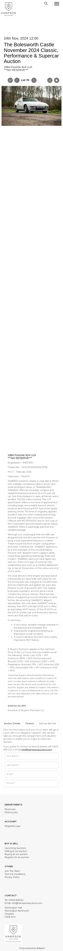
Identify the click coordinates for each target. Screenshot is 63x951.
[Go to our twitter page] (14, 831)
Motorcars (10, 809)
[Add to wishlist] (56, 80)
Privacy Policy (12, 877)
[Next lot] (34, 80)
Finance (29, 723)
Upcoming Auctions (15, 848)
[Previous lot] (17, 80)
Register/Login (12, 826)
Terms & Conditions (15, 874)
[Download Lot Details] (49, 80)
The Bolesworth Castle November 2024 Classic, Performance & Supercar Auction (31, 53)
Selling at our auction (16, 851)
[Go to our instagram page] (20, 831)
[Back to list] (10, 80)
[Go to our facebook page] (7, 831)
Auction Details (12, 723)
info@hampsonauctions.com (36, 749)
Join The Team (12, 871)
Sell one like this (47, 723)
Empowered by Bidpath (32, 948)
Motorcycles (11, 812)
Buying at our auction (16, 854)
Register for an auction (17, 857)
